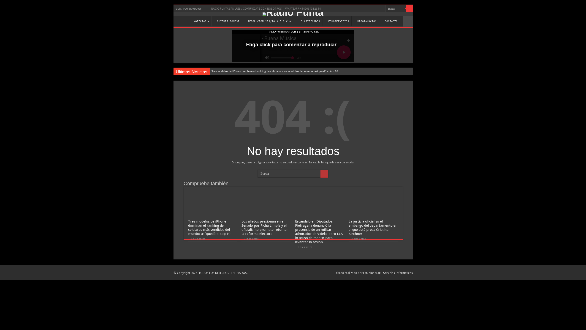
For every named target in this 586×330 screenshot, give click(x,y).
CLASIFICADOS (310, 21)
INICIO (182, 21)
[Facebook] (382, 9)
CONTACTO (391, 21)
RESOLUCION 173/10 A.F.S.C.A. (270, 21)
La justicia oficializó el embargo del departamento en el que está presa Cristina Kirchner (373, 227)
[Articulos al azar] (408, 21)
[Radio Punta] (293, 14)
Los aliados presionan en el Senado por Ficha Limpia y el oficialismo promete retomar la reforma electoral (264, 227)
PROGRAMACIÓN (367, 21)
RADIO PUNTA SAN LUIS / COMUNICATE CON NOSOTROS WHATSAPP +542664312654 (266, 8)
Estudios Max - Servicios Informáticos (388, 273)
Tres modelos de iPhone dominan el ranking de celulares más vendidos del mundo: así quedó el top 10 (275, 71)
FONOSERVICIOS (338, 21)
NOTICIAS (200, 21)
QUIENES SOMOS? (228, 21)
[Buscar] (409, 8)
